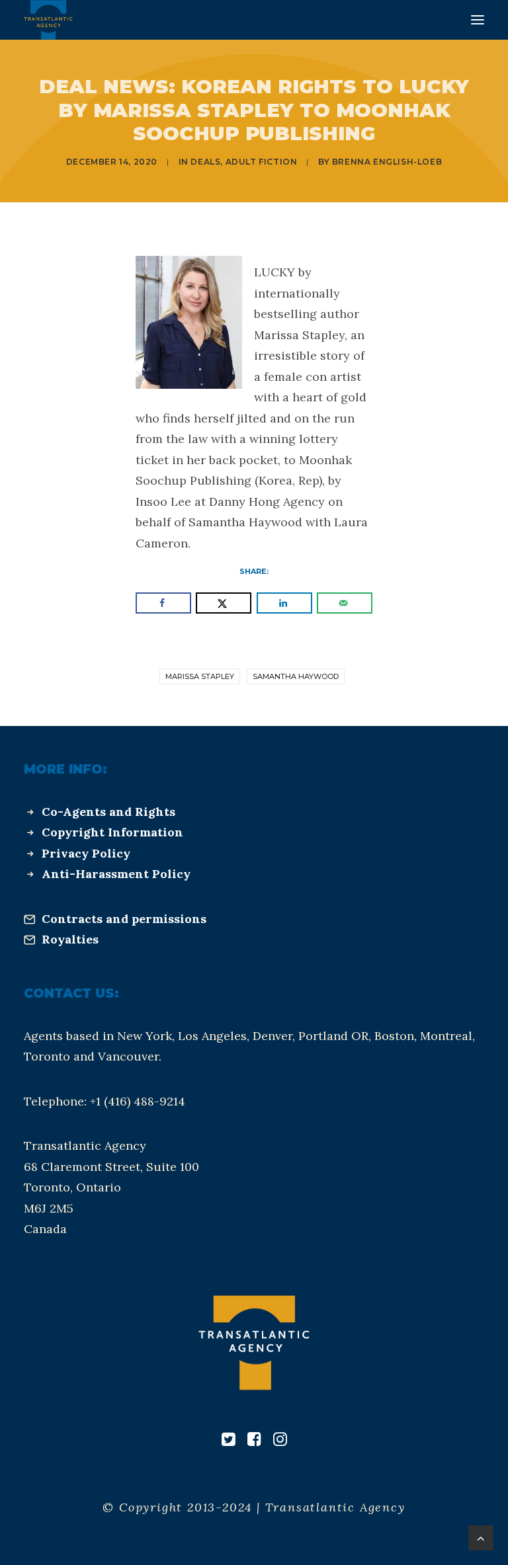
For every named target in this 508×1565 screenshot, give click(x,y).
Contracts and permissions (124, 918)
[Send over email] (344, 603)
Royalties (70, 939)
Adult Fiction (262, 162)
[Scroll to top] (480, 1537)
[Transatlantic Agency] (48, 20)
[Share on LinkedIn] (284, 603)
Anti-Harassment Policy (116, 873)
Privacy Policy (86, 853)
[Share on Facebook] (163, 603)
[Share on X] (223, 603)
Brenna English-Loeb (387, 162)
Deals (205, 162)
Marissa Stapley (199, 676)
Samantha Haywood (296, 676)
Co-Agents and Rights (108, 811)
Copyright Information (112, 832)
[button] (477, 20)
